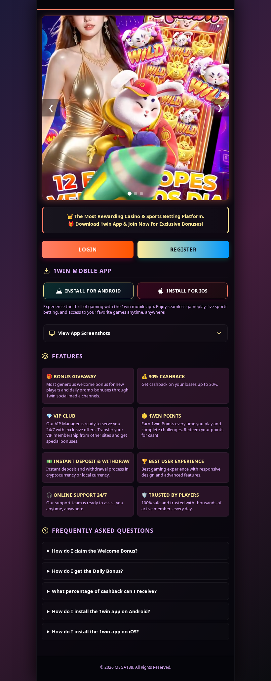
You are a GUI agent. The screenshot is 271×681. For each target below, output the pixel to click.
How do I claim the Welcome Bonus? (94, 551)
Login (88, 249)
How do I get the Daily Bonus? (87, 571)
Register (183, 249)
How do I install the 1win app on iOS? (95, 631)
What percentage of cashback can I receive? (104, 591)
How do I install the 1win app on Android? (101, 611)
